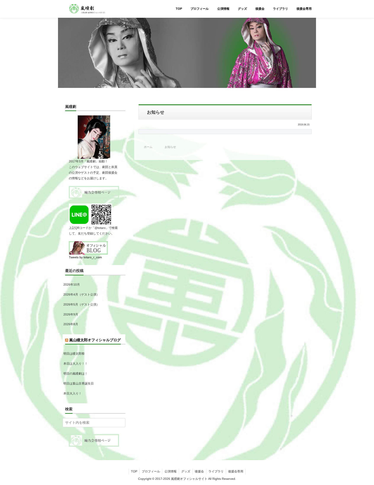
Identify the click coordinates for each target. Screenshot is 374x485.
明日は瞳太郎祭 (74, 353)
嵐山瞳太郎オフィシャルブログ (95, 340)
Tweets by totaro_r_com (85, 257)
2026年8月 (70, 324)
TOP (134, 471)
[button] (121, 422)
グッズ (185, 471)
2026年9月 (70, 314)
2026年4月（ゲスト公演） (81, 294)
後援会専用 (235, 471)
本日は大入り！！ (75, 363)
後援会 (199, 471)
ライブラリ (216, 471)
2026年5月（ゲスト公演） (81, 304)
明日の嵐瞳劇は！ (75, 373)
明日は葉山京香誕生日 (78, 383)
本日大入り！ (72, 393)
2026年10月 (71, 284)
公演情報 (170, 471)
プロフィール (151, 471)
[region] (187, 51)
